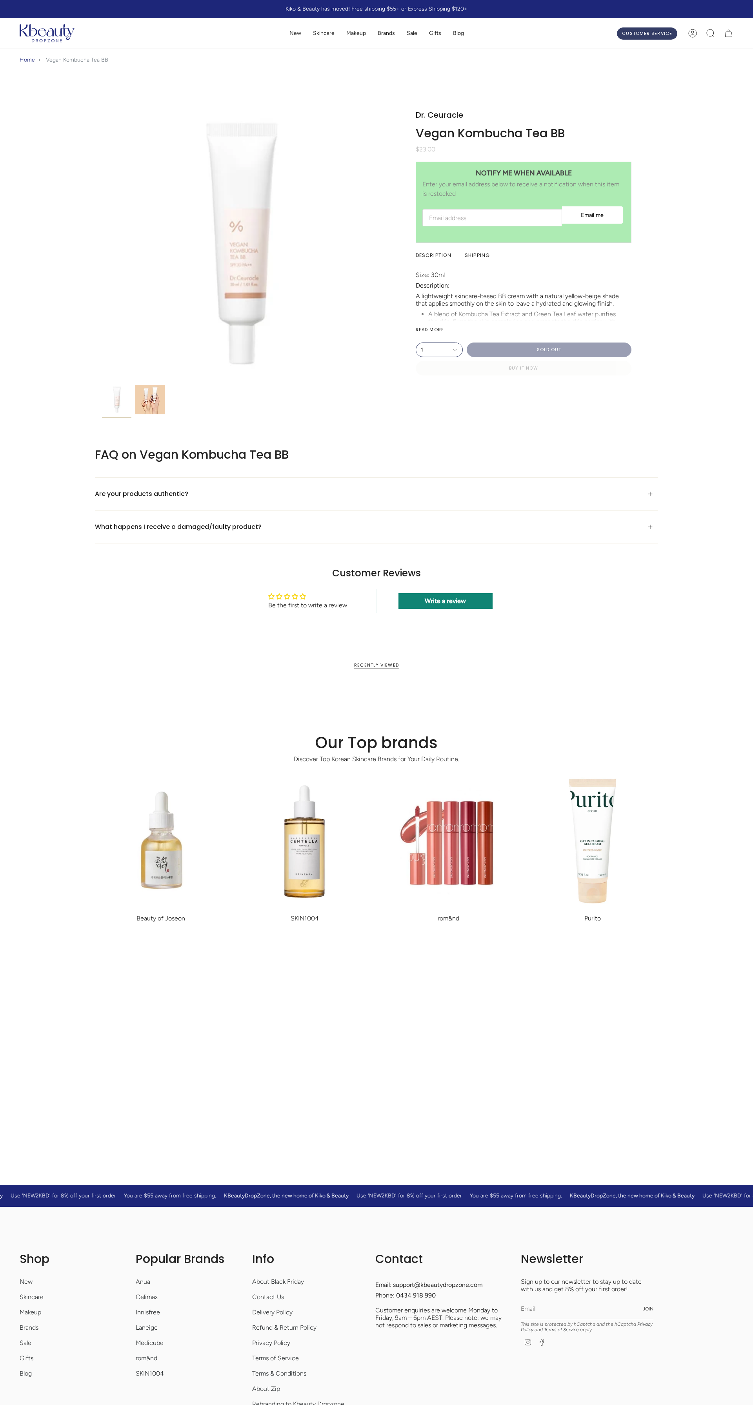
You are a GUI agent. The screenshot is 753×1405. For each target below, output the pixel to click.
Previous (102, 243)
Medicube (150, 1343)
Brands (29, 1327)
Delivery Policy (272, 1312)
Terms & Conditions (279, 1373)
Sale (25, 1343)
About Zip (266, 1388)
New (26, 1281)
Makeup (30, 1312)
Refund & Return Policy (284, 1327)
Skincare (32, 1297)
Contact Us (268, 1297)
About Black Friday (278, 1281)
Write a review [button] (445, 601)
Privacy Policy (271, 1343)
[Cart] (729, 33)
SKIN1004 (150, 1373)
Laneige (147, 1327)
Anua (143, 1281)
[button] (323, 33)
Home (27, 59)
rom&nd (146, 1358)
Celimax (147, 1297)
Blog (26, 1373)
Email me (592, 215)
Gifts (26, 1358)
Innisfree (148, 1312)
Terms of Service (275, 1358)
